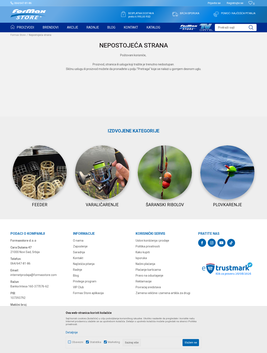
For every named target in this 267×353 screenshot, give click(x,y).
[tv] (196, 26)
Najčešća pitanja (83, 264)
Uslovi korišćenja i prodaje (152, 240)
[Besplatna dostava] (123, 14)
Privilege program (84, 281)
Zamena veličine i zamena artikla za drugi (163, 293)
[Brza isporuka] (175, 14)
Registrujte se (235, 3)
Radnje (77, 269)
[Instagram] (212, 243)
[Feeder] (40, 172)
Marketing (114, 342)
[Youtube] (221, 243)
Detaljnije (72, 332)
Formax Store (18, 35)
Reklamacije (144, 281)
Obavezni (77, 342)
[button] (236, 27)
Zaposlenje (80, 246)
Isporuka (141, 258)
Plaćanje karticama (148, 269)
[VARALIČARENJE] (102, 172)
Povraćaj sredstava (148, 287)
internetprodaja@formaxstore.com (33, 275)
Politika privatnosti (148, 246)
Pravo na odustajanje (149, 275)
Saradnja (79, 252)
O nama (78, 240)
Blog (76, 275)
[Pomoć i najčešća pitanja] (216, 14)
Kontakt (78, 258)
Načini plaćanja (145, 264)
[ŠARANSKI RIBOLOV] (165, 172)
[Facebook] (202, 243)
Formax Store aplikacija (88, 293)
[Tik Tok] (231, 243)
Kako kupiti (143, 252)
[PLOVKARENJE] (227, 172)
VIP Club (78, 287)
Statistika (95, 342)
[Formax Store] (28, 14)
